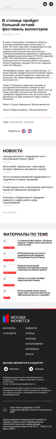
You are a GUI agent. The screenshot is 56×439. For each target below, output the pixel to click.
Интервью (32, 349)
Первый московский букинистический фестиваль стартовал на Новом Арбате (33, 268)
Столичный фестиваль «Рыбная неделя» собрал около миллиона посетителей (35, 243)
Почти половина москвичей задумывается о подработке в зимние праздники (27, 178)
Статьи (30, 333)
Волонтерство (16, 122)
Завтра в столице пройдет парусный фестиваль (31, 279)
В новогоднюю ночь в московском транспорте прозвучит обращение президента (28, 188)
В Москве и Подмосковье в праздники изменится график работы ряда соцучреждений (23, 200)
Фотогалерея (34, 344)
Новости (31, 328)
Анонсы (31, 338)
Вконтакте (14, 369)
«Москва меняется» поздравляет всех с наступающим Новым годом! (24, 157)
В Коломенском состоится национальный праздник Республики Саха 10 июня (31, 255)
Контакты (9, 328)
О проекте (9, 333)
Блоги (29, 354)
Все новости (9, 212)
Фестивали (29, 122)
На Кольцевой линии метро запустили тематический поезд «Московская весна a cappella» (34, 293)
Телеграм (39, 369)
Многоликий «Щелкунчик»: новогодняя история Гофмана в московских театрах (24, 167)
